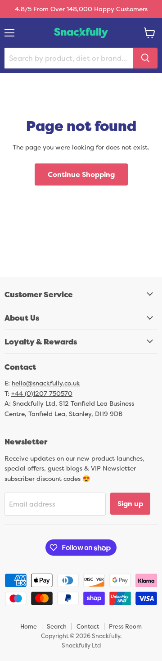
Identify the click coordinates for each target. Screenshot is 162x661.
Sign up (130, 503)
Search (57, 626)
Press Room (125, 626)
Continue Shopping (81, 174)
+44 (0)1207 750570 (41, 393)
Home (28, 626)
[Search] (145, 58)
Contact (87, 626)
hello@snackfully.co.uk (46, 383)
